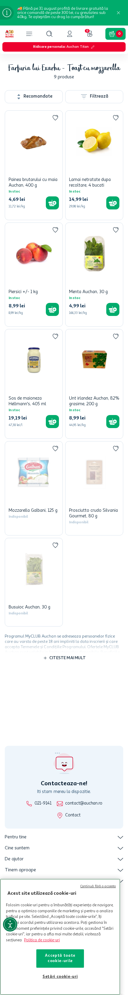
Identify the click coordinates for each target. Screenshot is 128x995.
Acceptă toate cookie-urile (60, 958)
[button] (49, 34)
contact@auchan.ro (83, 803)
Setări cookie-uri (60, 977)
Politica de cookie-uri (42, 940)
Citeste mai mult (67, 669)
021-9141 (43, 803)
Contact (72, 815)
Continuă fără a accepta (98, 886)
